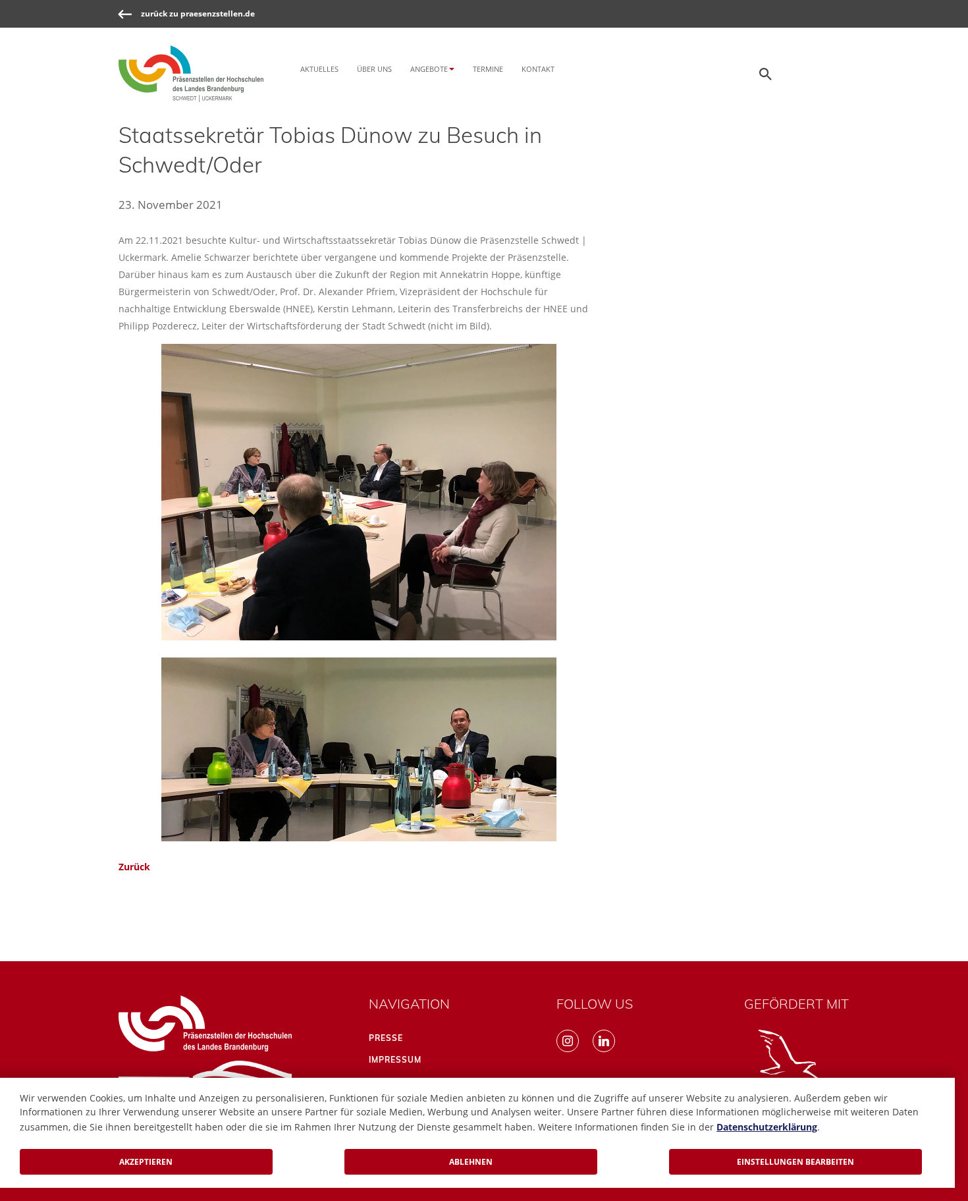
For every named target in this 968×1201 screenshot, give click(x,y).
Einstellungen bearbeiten (795, 1161)
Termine (488, 69)
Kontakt (538, 69)
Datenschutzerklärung (766, 1127)
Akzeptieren (146, 1161)
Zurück (134, 866)
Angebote (429, 69)
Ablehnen (471, 1161)
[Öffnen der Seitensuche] (765, 74)
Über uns (374, 69)
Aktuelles (319, 69)
